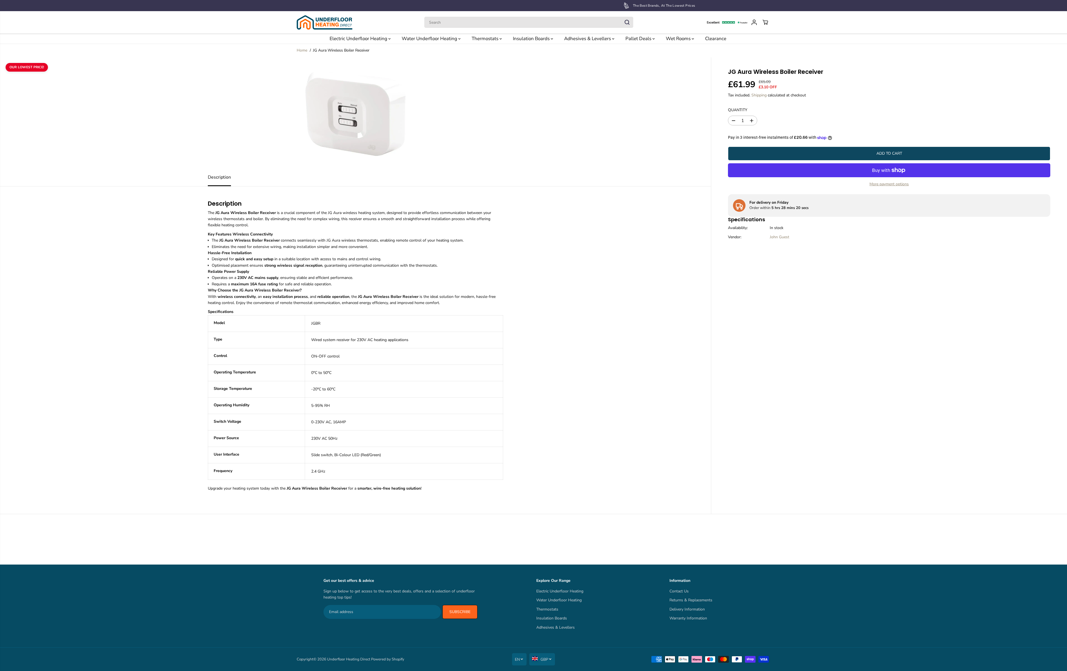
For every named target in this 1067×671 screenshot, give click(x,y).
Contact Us (679, 591)
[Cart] (765, 22)
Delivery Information (687, 609)
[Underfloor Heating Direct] (324, 22)
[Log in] (754, 22)
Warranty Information (688, 618)
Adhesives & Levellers (588, 38)
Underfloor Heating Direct (348, 659)
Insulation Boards (532, 38)
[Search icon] (627, 22)
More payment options (889, 184)
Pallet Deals (638, 38)
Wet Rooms (679, 38)
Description (219, 177)
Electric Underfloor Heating (359, 38)
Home (302, 50)
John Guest (779, 237)
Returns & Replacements (690, 600)
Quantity (737, 110)
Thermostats (486, 38)
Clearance (715, 38)
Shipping (759, 95)
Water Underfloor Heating (430, 38)
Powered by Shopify (387, 659)
